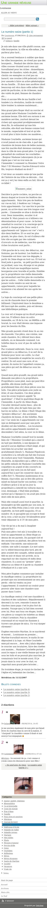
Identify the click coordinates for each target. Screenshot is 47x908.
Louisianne (9, 35)
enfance (9, 41)
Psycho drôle (9, 845)
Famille (7, 814)
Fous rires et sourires (13, 817)
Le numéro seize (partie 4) (16, 689)
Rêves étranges (10, 859)
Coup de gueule (11, 809)
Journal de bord (11, 822)
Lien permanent (36, 35)
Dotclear (39, 906)
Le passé (8, 38)
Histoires (8, 819)
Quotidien (8, 851)
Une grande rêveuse (16, 2)
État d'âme (8, 811)
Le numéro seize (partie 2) (16, 695)
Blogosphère (9, 804)
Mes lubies (8, 838)
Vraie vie (8, 869)
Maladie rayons (10, 832)
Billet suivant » (32, 26)
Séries (6, 873)
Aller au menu (9, 13)
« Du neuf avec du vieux (15, 765)
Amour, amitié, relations (14, 801)
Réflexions (8, 853)
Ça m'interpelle (10, 806)
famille (16, 41)
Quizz (6, 848)
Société (7, 864)
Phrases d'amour (11, 843)
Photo (6, 840)
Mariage (7, 835)
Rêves (6, 856)
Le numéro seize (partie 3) (16, 692)
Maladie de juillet (11, 830)
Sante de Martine (11, 861)
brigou (7, 724)
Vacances (8, 866)
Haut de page (7, 880)
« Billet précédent (16, 26)
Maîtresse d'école (11, 827)
